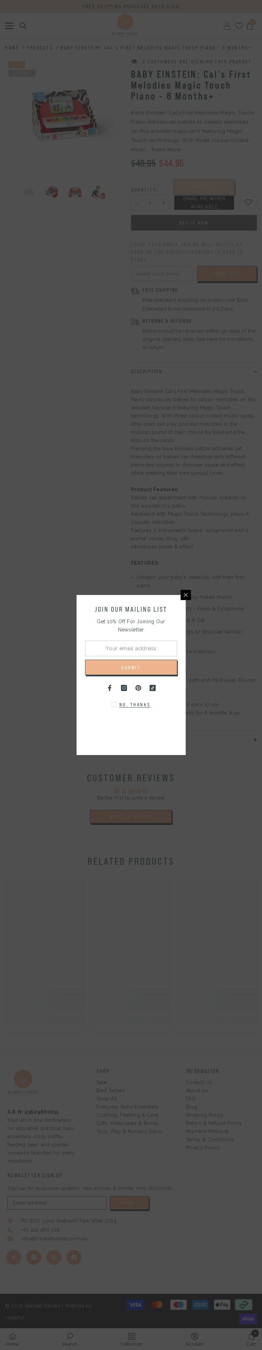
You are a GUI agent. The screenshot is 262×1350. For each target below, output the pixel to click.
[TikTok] (152, 688)
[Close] (185, 595)
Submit (131, 667)
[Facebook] (109, 688)
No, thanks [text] (135, 704)
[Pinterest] (138, 688)
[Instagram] (124, 688)
